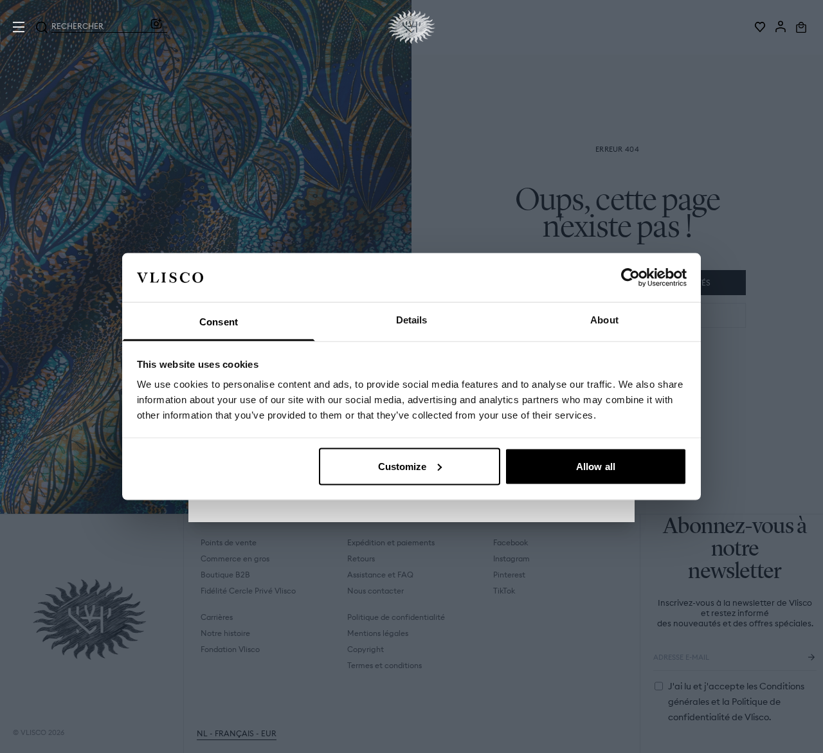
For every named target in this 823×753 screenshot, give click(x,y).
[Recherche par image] (156, 27)
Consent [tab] (218, 321)
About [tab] (604, 319)
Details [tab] (412, 319)
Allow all (595, 465)
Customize (402, 465)
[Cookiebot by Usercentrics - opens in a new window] (630, 277)
